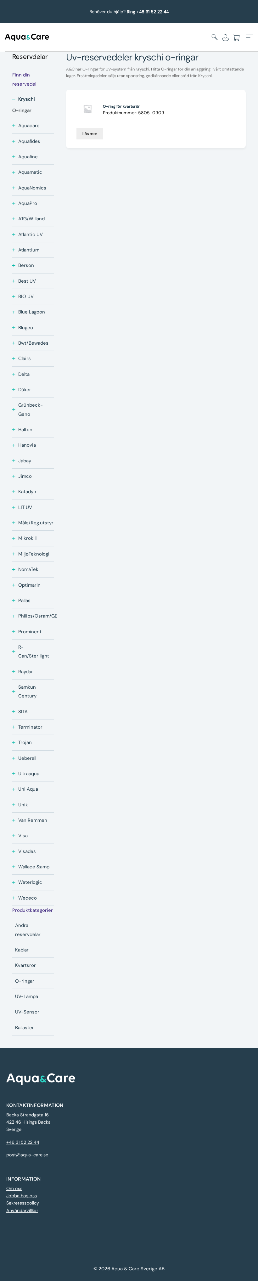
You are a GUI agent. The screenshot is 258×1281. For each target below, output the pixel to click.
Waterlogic (30, 882)
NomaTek (28, 569)
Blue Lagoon (31, 312)
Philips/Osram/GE (37, 616)
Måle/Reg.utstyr (35, 523)
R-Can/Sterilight (33, 651)
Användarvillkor (22, 1210)
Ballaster (24, 1027)
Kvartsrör (25, 965)
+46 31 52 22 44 (22, 1142)
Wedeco (27, 898)
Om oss (14, 1188)
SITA (23, 711)
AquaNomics (32, 188)
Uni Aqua (28, 789)
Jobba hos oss (21, 1196)
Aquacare (29, 125)
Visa (23, 835)
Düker (24, 390)
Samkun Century (27, 691)
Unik (23, 805)
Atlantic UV (30, 234)
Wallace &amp (33, 867)
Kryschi (26, 99)
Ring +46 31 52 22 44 (148, 11)
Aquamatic (30, 172)
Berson (26, 265)
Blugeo (25, 327)
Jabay (24, 461)
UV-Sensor (27, 1012)
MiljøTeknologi (33, 554)
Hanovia (27, 445)
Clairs (24, 358)
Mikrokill (27, 538)
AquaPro (27, 203)
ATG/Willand (31, 219)
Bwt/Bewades (33, 343)
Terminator (30, 727)
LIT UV (25, 507)
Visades (27, 851)
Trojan (25, 742)
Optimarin (29, 585)
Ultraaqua (28, 773)
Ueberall (27, 758)
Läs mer (89, 133)
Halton (25, 429)
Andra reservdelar (28, 929)
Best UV (27, 281)
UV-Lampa (26, 996)
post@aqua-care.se (27, 1155)
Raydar (25, 672)
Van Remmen (32, 820)
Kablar (22, 950)
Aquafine (28, 157)
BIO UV (26, 296)
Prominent (30, 632)
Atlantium (28, 250)
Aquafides (29, 141)
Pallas (24, 600)
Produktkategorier (32, 910)
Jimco (25, 476)
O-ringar (24, 981)
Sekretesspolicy (22, 1203)
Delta (24, 374)
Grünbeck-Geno (30, 409)
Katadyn (27, 491)
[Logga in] (225, 37)
